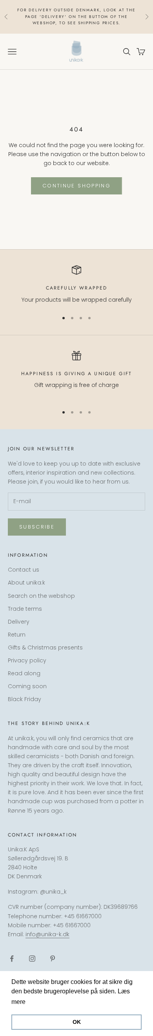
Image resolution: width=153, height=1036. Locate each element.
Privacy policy (27, 660)
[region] (76, 284)
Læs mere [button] (42, 1001)
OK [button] (77, 1022)
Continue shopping (76, 185)
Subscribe (37, 527)
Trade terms (25, 609)
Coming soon (27, 686)
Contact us (23, 570)
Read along (24, 673)
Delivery (18, 622)
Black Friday (24, 699)
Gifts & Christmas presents (45, 647)
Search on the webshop (41, 596)
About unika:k (26, 582)
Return (17, 635)
